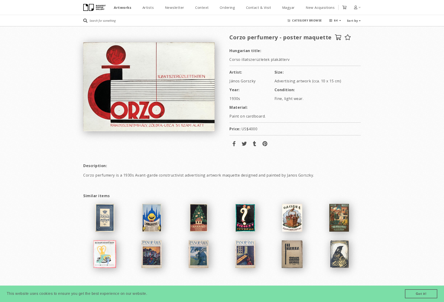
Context (202, 7)
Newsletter (174, 7)
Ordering (227, 7)
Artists (148, 7)
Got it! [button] (421, 294)
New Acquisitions (320, 7)
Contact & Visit (258, 7)
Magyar (288, 7)
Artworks (122, 7)
